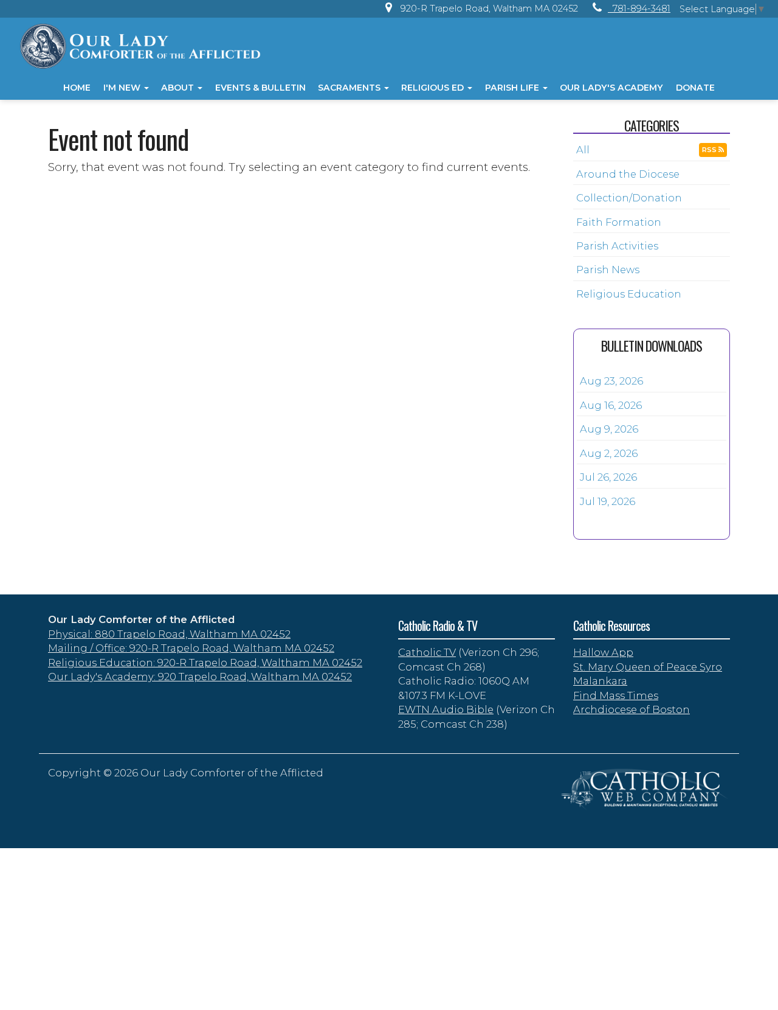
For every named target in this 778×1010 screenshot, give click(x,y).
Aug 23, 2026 (611, 381)
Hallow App (603, 652)
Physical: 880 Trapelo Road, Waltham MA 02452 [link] (169, 634)
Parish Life (513, 87)
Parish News (607, 269)
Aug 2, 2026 (609, 453)
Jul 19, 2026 (607, 501)
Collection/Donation (629, 198)
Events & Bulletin (260, 87)
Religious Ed (433, 87)
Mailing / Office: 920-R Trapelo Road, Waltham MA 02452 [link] (191, 648)
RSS (710, 149)
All (583, 150)
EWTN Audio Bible (446, 709)
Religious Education (628, 294)
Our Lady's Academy (611, 87)
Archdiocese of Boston (631, 709)
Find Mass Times (615, 695)
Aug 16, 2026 (611, 405)
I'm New (123, 87)
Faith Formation (618, 222)
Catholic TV (427, 652)
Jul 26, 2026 (608, 477)
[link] (478, 8)
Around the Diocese (628, 174)
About (178, 87)
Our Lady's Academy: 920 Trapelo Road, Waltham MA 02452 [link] (200, 676)
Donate (695, 87)
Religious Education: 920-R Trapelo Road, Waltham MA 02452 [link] (205, 662)
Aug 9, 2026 (609, 429)
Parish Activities (617, 246)
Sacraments (350, 87)
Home (77, 87)
